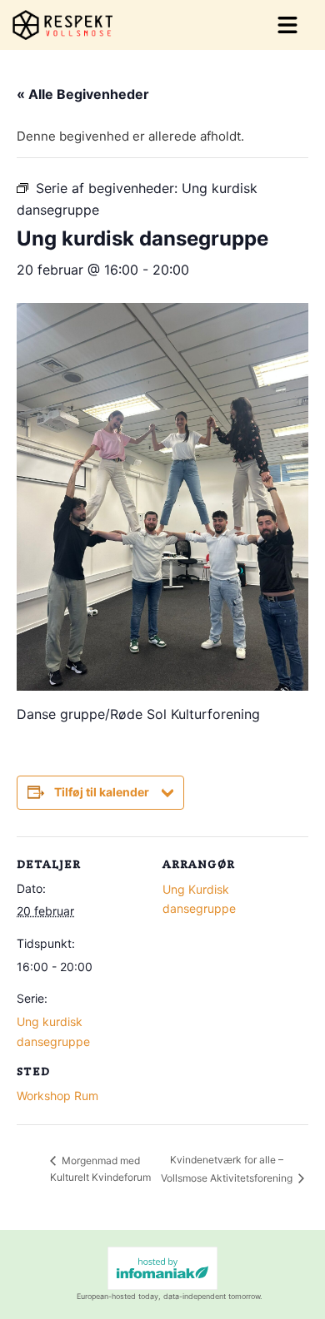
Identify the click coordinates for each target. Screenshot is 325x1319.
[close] (287, 25)
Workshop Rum (57, 1095)
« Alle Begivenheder (83, 94)
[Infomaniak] (163, 1268)
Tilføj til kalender (101, 792)
